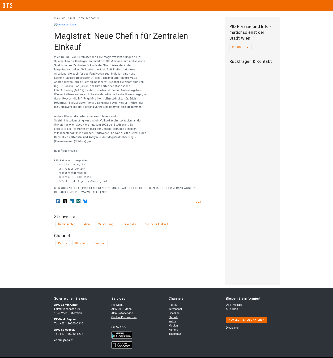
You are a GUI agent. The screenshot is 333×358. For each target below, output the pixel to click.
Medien (173, 325)
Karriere (173, 329)
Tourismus (175, 334)
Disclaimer (232, 327)
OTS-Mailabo (234, 304)
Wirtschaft (175, 309)
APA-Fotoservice (122, 313)
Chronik (173, 317)
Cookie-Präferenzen (124, 317)
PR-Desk (117, 304)
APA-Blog (232, 309)
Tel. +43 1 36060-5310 (68, 323)
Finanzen (174, 313)
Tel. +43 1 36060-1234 (68, 334)
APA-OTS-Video (121, 309)
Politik (173, 304)
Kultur (172, 321)
